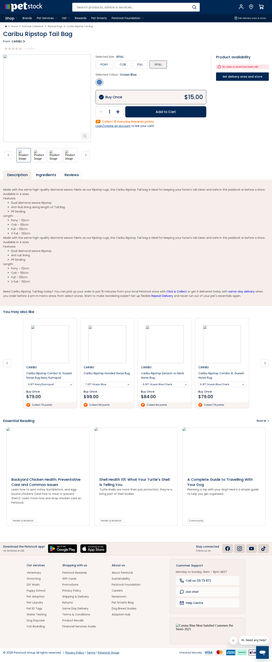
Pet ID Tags (34, 608)
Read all (261, 420)
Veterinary (34, 573)
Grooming (34, 579)
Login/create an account (113, 126)
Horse (14, 26)
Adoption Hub (121, 614)
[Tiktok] (263, 548)
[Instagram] (239, 548)
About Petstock (122, 573)
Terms (90, 653)
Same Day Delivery (75, 608)
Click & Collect (176, 291)
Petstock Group (108, 653)
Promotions (70, 585)
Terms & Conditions (76, 614)
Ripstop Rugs (55, 26)
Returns (67, 602)
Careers (117, 591)
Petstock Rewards (74, 573)
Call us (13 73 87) (198, 581)
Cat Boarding (36, 626)
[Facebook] (227, 548)
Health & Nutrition (23, 520)
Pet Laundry (35, 602)
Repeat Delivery (162, 296)
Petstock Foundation (126, 585)
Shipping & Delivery (75, 597)
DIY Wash (33, 585)
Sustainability (121, 579)
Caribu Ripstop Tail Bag (80, 26)
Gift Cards (69, 579)
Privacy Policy (71, 591)
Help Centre (194, 603)
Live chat (192, 592)
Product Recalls (73, 620)
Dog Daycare (36, 620)
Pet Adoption (36, 597)
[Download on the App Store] (93, 548)
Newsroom (119, 597)
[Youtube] (251, 548)
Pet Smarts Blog (123, 602)
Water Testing (36, 614)
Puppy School (36, 591)
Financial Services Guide (79, 626)
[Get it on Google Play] (62, 548)
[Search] (194, 7)
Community (196, 520)
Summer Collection (32, 26)
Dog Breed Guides (124, 608)
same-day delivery (241, 291)
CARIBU (17, 41)
